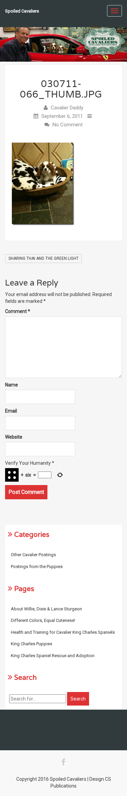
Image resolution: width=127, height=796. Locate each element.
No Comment (67, 125)
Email (11, 411)
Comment (17, 311)
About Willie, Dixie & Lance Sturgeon (46, 608)
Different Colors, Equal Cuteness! (43, 620)
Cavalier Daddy (67, 108)
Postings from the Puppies (37, 566)
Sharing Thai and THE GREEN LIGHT (43, 258)
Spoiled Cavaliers (22, 11)
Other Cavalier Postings (33, 554)
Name (11, 384)
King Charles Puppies (31, 643)
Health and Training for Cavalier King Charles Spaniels (63, 632)
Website (13, 437)
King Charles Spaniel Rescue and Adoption (52, 655)
